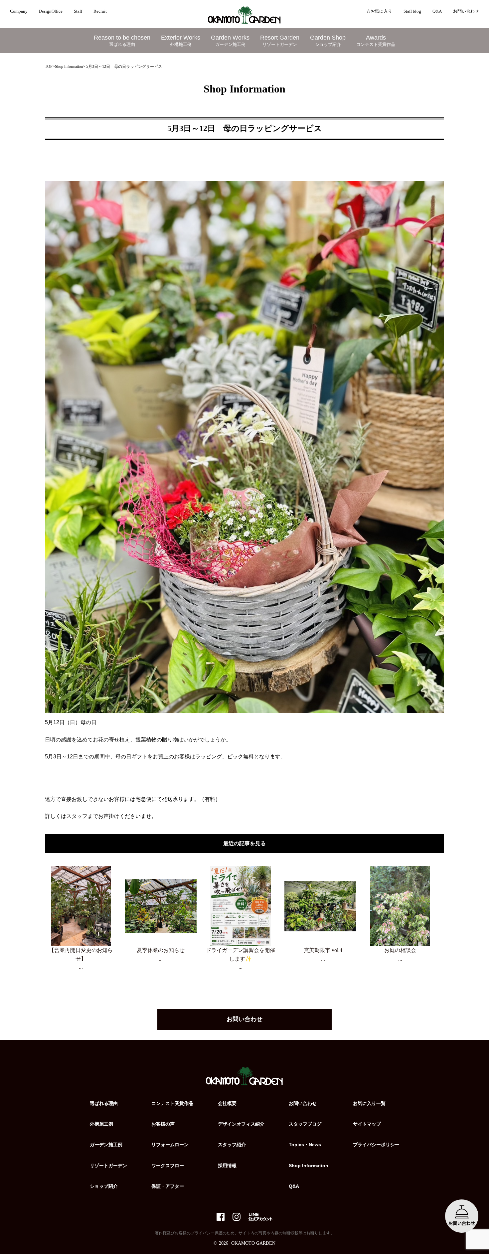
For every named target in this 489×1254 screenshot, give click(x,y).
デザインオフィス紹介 (241, 1124)
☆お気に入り (379, 11)
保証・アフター (167, 1186)
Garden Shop (328, 40)
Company (19, 11)
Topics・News (305, 1144)
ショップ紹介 (104, 1186)
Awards (375, 40)
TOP (49, 66)
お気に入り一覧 (369, 1103)
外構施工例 (101, 1124)
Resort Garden (279, 40)
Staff (78, 11)
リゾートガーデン (108, 1165)
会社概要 (227, 1103)
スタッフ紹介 (232, 1144)
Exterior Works (180, 40)
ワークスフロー (167, 1165)
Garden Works (230, 40)
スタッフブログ (305, 1124)
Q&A (437, 11)
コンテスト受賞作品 (172, 1103)
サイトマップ (367, 1124)
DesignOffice (51, 11)
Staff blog (412, 11)
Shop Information (69, 66)
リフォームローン (170, 1144)
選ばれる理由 (104, 1103)
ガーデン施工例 (106, 1144)
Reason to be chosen (122, 40)
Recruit (100, 11)
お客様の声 (163, 1124)
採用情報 (227, 1165)
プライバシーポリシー (376, 1144)
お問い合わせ (466, 11)
